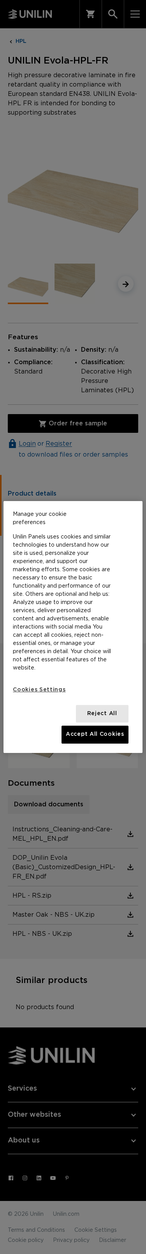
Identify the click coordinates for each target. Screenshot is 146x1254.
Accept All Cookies (95, 734)
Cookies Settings (39, 690)
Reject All (102, 713)
